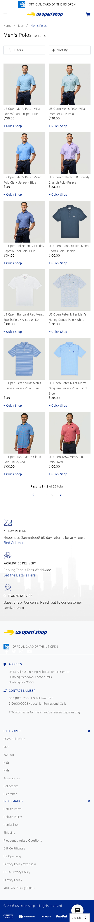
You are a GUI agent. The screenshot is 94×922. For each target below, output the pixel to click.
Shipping (9, 832)
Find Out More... (15, 543)
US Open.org (12, 856)
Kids (6, 770)
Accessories (11, 778)
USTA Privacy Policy (16, 872)
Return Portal (12, 809)
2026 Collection (14, 739)
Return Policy (12, 817)
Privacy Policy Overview (19, 864)
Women (8, 754)
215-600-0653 (18, 703)
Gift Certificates (14, 848)
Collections (10, 786)
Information (13, 801)
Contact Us (10, 824)
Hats (6, 762)
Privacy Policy (12, 880)
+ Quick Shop (12, 126)
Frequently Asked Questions (22, 840)
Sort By (62, 50)
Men (21, 25)
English (76, 917)
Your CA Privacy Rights (19, 888)
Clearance (10, 794)
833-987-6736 (19, 698)
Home (7, 25)
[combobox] (80, 917)
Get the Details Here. (19, 575)
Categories (12, 731)
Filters (18, 50)
